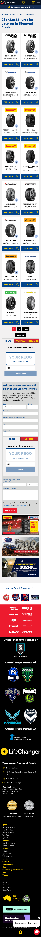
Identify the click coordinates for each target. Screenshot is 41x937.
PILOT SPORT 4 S (10, 92)
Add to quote (8, 64)
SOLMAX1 (10, 312)
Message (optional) (9, 488)
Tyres (4, 825)
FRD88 (30, 276)
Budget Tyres (6, 887)
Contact (5, 861)
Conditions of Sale (26, 927)
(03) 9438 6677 (12, 778)
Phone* (14, 417)
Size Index (6, 882)
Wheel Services (7, 856)
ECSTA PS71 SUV (10, 56)
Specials (5, 859)
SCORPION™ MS (10, 166)
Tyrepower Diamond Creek (22, 7)
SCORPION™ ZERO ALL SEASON (30, 167)
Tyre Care (5, 835)
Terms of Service (21, 505)
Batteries (5, 851)
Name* (5, 411)
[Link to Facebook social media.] (20, 932)
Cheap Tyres (6, 890)
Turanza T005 (10, 240)
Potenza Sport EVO (30, 204)
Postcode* (6, 431)
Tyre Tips (5, 838)
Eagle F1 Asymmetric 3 (30, 313)
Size (4, 404)
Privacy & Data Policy (14, 927)
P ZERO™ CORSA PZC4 (10, 130)
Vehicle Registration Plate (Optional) (11, 481)
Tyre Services (6, 854)
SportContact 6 (30, 240)
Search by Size (7, 830)
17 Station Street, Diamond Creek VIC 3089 (21, 773)
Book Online (7, 864)
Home (5, 15)
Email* (5, 424)
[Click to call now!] (24, 2)
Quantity (30, 404)
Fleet (4, 867)
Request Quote (10, 510)
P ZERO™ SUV (30, 130)
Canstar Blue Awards (9, 885)
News (4, 872)
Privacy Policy (7, 505)
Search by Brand (8, 832)
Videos (5, 875)
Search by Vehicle (8, 827)
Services (5, 848)
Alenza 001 (10, 204)
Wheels (5, 840)
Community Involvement (12, 870)
